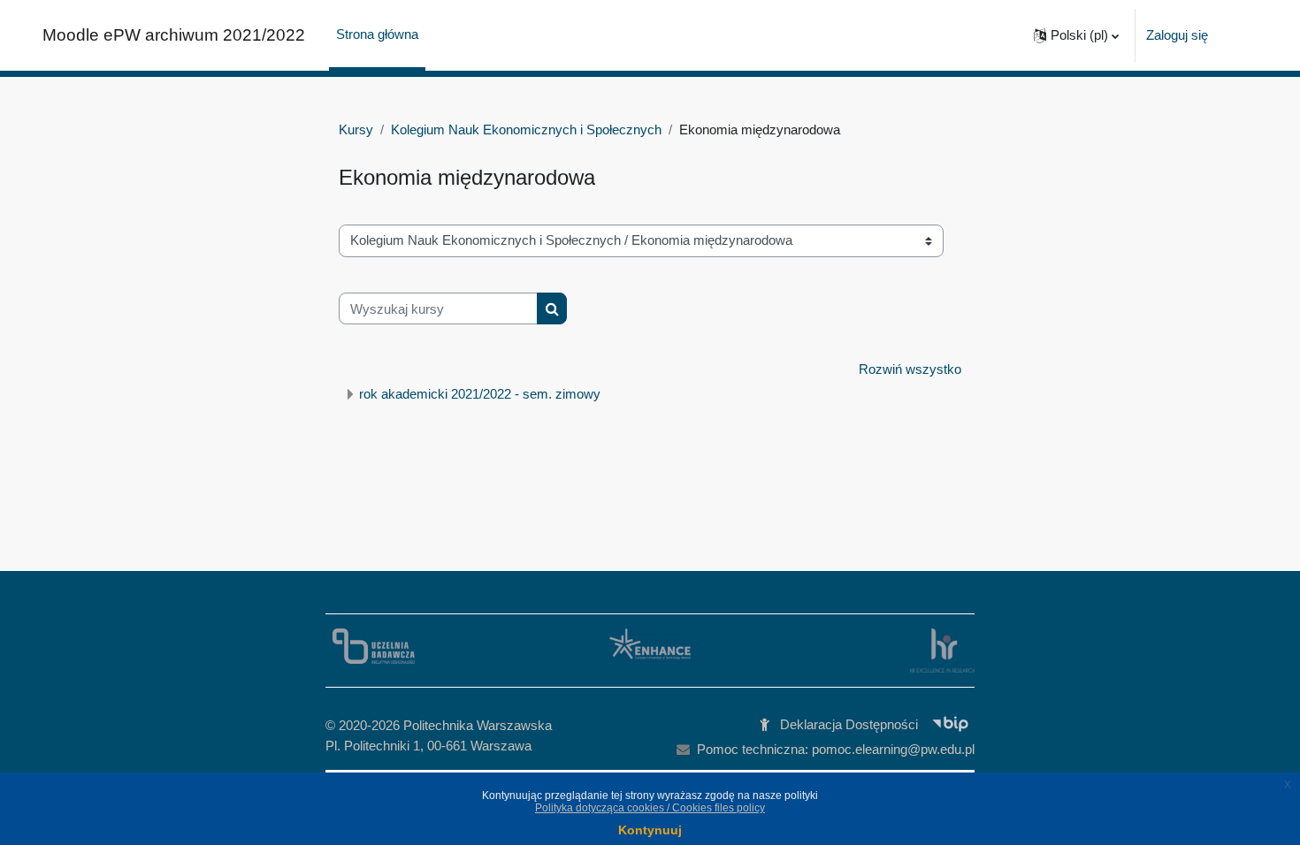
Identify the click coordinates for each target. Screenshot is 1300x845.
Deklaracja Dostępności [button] (849, 724)
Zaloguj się (1177, 34)
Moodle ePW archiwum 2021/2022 (173, 35)
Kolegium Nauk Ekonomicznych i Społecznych (526, 129)
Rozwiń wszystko (910, 369)
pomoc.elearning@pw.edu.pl (893, 749)
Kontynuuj (650, 830)
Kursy (356, 129)
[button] (1076, 35)
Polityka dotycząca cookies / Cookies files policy (650, 808)
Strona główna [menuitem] (377, 34)
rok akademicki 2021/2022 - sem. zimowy (479, 393)
